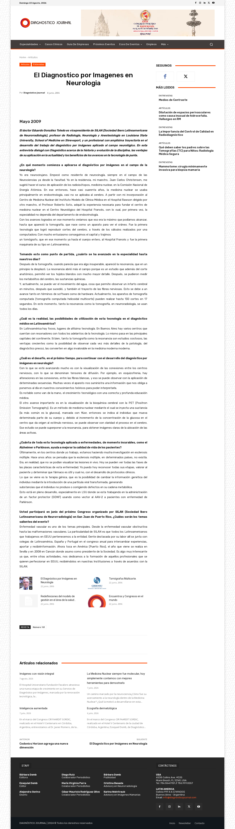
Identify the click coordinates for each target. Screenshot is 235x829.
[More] (134, 106)
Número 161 (39, 627)
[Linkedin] (204, 3)
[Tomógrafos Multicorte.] (97, 583)
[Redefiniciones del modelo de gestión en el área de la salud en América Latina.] (28, 600)
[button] (211, 44)
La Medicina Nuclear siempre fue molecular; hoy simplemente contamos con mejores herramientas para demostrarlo (116, 678)
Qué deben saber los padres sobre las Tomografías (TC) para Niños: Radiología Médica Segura (186, 151)
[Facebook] (196, 3)
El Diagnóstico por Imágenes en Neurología (118, 743)
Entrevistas (38, 64)
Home (22, 57)
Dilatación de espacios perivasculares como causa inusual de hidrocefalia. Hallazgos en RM (185, 116)
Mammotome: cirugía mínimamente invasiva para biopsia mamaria (183, 168)
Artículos (32, 57)
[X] (209, 3)
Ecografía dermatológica (102, 708)
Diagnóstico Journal (34, 92)
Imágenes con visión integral (36, 673)
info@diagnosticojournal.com (179, 797)
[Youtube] (213, 3)
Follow (186, 74)
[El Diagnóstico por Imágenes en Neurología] (25, 583)
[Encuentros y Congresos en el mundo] (97, 600)
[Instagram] (200, 3)
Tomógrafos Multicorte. (122, 578)
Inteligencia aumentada (33, 708)
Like (165, 74)
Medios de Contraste (173, 100)
